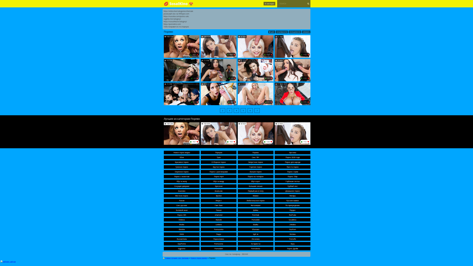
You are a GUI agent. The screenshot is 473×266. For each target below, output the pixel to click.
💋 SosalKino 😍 (178, 3)
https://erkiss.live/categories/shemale (178, 11)
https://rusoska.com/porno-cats (176, 16)
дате (272, 32)
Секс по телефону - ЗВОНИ (236, 254)
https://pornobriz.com (172, 24)
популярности (282, 32)
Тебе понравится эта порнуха (176, 26)
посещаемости (294, 32)
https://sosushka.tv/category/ (175, 21)
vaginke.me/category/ (172, 19)
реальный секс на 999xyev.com (176, 14)
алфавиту (306, 32)
